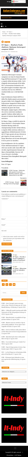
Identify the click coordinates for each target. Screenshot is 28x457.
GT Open (7, 42)
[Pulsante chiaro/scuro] (2, 26)
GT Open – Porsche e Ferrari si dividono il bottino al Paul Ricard (19, 258)
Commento (5, 199)
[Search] (6, 26)
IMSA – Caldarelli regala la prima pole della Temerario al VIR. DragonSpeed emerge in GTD (13, 312)
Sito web (3, 231)
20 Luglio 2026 (17, 262)
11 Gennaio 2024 (13, 51)
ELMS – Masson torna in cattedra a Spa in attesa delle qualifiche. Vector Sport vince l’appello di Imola (13, 324)
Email (3, 225)
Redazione (5, 51)
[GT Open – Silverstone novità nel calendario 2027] (6, 270)
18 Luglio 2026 (17, 273)
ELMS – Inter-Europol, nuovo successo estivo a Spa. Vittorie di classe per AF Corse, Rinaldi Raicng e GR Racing (13, 305)
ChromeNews (9, 455)
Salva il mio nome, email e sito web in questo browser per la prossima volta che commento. (13, 238)
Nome (3, 219)
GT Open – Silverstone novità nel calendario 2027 (19, 270)
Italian (16, 1)
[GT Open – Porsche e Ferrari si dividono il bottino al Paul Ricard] (6, 258)
